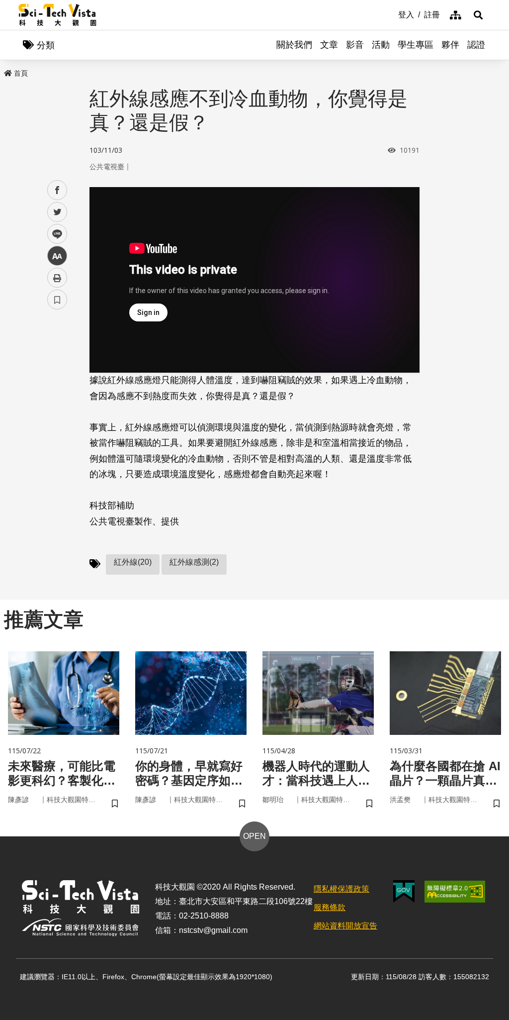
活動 (381, 45)
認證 (476, 45)
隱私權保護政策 (341, 889)
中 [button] (57, 256)
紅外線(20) (133, 562)
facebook (57, 190)
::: (391, 13)
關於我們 (294, 45)
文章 (329, 45)
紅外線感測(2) (194, 562)
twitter (57, 212)
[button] (478, 15)
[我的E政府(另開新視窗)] (404, 891)
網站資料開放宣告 (345, 925)
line (54, 234)
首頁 (21, 73)
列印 (57, 278)
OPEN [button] (254, 836)
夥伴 (450, 45)
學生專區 (415, 45)
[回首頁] (57, 15)
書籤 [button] (57, 299)
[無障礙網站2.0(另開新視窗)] (454, 892)
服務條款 (329, 907)
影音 (355, 45)
